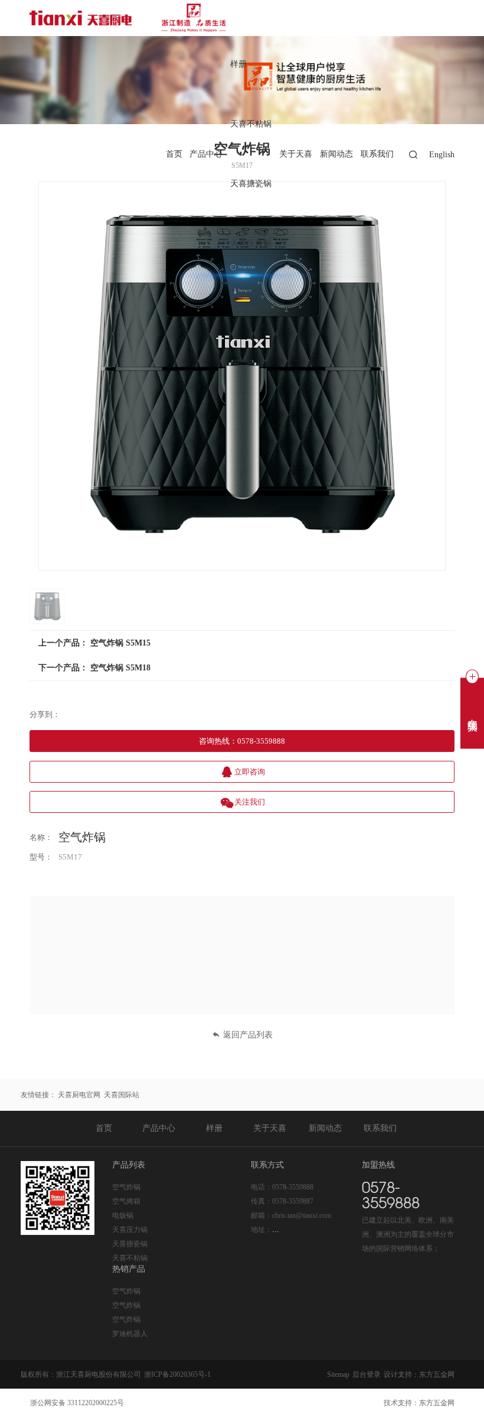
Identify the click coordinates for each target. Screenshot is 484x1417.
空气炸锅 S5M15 (120, 642)
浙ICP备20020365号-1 (177, 1374)
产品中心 (206, 154)
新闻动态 (336, 154)
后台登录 (366, 1374)
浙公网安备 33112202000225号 (77, 1403)
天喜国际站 (121, 1095)
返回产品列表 (248, 1034)
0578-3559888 (292, 1187)
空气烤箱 (126, 1201)
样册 (238, 64)
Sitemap (338, 1374)
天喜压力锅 (251, 243)
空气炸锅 (126, 1187)
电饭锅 (122, 1215)
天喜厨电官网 (79, 1095)
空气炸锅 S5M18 (120, 667)
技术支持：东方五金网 (419, 1403)
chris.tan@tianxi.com (301, 1215)
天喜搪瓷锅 (251, 184)
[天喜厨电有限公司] (130, 17)
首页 (174, 154)
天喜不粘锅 (251, 124)
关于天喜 (295, 154)
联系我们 (377, 154)
